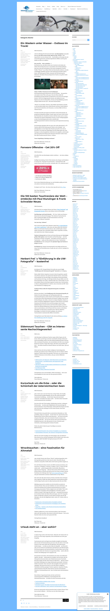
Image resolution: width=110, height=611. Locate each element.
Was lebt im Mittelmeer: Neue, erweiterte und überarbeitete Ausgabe (51, 586)
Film (27, 58)
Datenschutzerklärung (94, 608)
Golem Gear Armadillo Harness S (82, 107)
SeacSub (76, 129)
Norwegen (26, 60)
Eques (76, 96)
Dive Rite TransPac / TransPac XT (82, 88)
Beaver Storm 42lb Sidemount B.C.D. (82, 78)
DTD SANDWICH (79, 95)
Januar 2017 (75, 225)
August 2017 (75, 220)
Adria (22, 537)
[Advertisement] (81, 386)
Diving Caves (75, 311)
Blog (43, 6)
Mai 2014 (74, 246)
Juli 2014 (74, 243)
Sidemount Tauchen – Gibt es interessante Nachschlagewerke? (43, 328)
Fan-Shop (63, 187)
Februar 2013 (75, 263)
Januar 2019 (75, 214)
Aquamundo (77, 69)
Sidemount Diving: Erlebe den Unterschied (45, 369)
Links (59, 8)
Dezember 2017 (76, 218)
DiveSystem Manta (79, 90)
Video (27, 62)
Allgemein (75, 277)
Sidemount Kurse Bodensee (78, 320)
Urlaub (26, 54)
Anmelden (75, 359)
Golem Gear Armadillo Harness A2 (82, 106)
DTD (76, 94)
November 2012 (76, 266)
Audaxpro (77, 72)
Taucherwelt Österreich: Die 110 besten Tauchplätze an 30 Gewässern (51, 430)
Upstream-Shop (76, 328)
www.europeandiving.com (58, 473)
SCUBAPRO (77, 124)
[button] (107, 594)
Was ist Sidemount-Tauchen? (74, 6)
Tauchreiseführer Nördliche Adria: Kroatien (45, 581)
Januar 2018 (75, 217)
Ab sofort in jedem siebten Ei (78, 176)
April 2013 (75, 260)
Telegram (76, 163)
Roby (22, 50)
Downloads (26, 270)
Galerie (53, 6)
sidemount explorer (76, 319)
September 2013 (76, 254)
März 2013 (75, 261)
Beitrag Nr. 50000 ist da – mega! (79, 175)
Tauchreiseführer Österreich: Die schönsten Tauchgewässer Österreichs (51, 432)
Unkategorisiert (27, 161)
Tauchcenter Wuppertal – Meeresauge (80, 325)
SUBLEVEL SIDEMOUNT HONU (81, 134)
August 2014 (75, 242)
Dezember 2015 (76, 230)
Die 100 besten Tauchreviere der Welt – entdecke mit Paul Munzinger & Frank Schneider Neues (44, 199)
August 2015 (75, 231)
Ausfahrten (23, 53)
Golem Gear (77, 105)
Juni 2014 (74, 245)
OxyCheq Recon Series (80, 121)
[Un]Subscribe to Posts (77, 363)
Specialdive (75, 324)
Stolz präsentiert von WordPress (44, 606)
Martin (75, 57)
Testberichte (25, 159)
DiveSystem (77, 89)
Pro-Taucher (75, 343)
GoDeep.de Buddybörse (77, 341)
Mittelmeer (26, 538)
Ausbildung (47, 8)
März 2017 (75, 223)
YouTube (75, 162)
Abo (75, 51)
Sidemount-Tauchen (24, 606)
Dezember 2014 (76, 238)
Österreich (23, 397)
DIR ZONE (77, 80)
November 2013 (76, 252)
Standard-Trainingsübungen (79, 152)
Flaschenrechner (77, 145)
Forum (48, 6)
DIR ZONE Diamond (79, 81)
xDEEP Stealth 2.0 (79, 141)
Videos (28, 56)
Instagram (76, 159)
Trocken (22, 61)
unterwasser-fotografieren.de (78, 350)
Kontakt (65, 8)
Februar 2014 (75, 248)
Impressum (101, 608)
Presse (22, 159)
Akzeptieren (82, 606)
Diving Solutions (78, 92)
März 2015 (75, 236)
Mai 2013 (74, 259)
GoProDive (75, 315)
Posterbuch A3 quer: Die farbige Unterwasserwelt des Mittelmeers (50, 584)
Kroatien (25, 461)
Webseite (22, 164)
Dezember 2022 (76, 208)
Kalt (29, 58)
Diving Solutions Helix (80, 93)
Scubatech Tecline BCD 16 (80, 128)
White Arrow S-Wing (80, 139)
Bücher (26, 53)
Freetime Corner (76, 313)
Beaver (76, 76)
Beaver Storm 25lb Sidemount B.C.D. (82, 77)
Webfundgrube (23, 57)
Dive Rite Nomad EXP (80, 83)
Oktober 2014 (75, 241)
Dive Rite (76, 82)
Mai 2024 (74, 205)
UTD (76, 135)
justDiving (75, 342)
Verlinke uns (76, 156)
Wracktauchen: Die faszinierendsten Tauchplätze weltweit (48, 502)
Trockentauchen (27, 61)
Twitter (75, 160)
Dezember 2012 (76, 265)
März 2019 (75, 213)
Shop (58, 6)
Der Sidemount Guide (40, 367)
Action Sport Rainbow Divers (78, 307)
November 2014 (76, 240)
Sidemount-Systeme (78, 63)
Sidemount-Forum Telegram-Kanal (79, 177)
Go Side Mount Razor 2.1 (80, 104)
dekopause (75, 337)
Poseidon (76, 122)
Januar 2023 (75, 207)
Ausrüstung (39, 8)
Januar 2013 (75, 264)
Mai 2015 (74, 234)
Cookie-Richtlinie (87, 608)
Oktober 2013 (75, 253)
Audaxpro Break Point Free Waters (82, 75)
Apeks (76, 66)
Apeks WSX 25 (78, 67)
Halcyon (76, 109)
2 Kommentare (23, 340)
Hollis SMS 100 (78, 116)
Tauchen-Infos (76, 348)
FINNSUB (76, 99)
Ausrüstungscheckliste (78, 144)
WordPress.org (76, 362)
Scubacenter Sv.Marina (77, 344)
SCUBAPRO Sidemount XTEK (81, 125)
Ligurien (22, 538)
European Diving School (77, 339)
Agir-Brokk (77, 64)
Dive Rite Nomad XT (79, 87)
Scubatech (77, 127)
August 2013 (75, 255)
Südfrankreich (25, 462)
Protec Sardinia (76, 317)
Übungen (22, 161)
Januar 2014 (75, 249)
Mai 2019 (74, 212)
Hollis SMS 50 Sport (79, 113)
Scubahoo (75, 345)
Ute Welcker (75, 329)
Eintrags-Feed (75, 360)
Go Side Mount (77, 101)
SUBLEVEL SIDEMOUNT (79, 133)
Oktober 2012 (75, 267)
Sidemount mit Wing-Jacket (79, 147)
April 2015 (75, 235)
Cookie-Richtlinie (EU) (41, 11)
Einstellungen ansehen (101, 606)
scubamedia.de (75, 347)
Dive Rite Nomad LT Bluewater (81, 84)
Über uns (63, 6)
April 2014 (75, 247)
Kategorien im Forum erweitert (78, 181)
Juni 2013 (74, 258)
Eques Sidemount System (80, 98)
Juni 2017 (74, 222)
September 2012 (76, 269)
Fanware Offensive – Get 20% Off (40, 147)
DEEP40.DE (75, 309)
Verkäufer (76, 142)
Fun (21, 54)
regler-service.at (76, 318)
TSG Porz (74, 326)
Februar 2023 (75, 206)
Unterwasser (23, 62)
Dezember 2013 (76, 251)
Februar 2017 (75, 224)
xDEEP (76, 140)
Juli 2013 (74, 257)
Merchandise (26, 158)
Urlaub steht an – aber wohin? (38, 527)
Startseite (38, 6)
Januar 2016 (75, 229)
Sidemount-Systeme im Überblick (80, 61)
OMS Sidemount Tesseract (81, 118)
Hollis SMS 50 (78, 112)
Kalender (55, 8)
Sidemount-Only (76, 323)
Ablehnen (90, 606)
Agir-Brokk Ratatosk (80, 65)
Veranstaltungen (24, 56)
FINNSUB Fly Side (79, 100)
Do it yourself (76, 146)
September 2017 (76, 219)
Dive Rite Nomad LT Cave (80, 86)
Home (74, 48)
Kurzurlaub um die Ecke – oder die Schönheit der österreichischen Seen (43, 384)
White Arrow (77, 138)
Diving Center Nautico (77, 312)
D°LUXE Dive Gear (76, 308)
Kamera (22, 60)
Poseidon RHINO (79, 123)
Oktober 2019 (75, 211)
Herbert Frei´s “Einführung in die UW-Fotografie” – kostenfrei (43, 260)
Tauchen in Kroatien (40, 583)
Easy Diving (75, 338)
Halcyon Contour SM (79, 110)
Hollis (76, 111)
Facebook (76, 158)
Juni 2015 (74, 232)
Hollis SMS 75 (78, 115)
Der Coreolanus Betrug (40, 508)
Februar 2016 (75, 228)
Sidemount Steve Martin (77, 321)
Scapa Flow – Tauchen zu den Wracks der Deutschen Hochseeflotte (50, 506)
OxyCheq (76, 119)
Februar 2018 (75, 216)
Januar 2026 (75, 203)
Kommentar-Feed (76, 361)
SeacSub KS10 (78, 131)
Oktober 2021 (75, 209)
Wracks (28, 464)
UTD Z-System (78, 136)
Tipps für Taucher (76, 349)
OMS (76, 117)
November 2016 (76, 226)
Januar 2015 (75, 237)
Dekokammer (23, 58)
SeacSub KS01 (78, 130)
